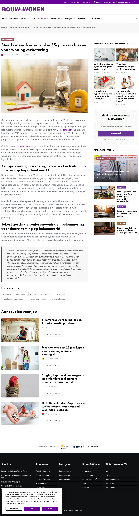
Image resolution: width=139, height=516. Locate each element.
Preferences (14, 508)
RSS (84, 483)
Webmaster (110, 483)
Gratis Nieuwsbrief (89, 479)
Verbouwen (43, 19)
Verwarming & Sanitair (106, 158)
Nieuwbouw (83, 19)
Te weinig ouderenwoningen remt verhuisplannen (126, 66)
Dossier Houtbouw (43, 471)
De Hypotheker (64, 129)
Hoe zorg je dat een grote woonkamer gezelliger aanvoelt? (127, 230)
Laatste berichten (39, 27)
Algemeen (121, 187)
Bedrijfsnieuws (65, 471)
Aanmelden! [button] (116, 133)
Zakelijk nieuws (65, 475)
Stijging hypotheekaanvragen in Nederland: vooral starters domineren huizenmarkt (63, 379)
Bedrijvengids (64, 479)
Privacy (108, 475)
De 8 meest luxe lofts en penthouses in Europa (16, 476)
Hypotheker (61, 294)
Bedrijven (96, 19)
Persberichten (87, 475)
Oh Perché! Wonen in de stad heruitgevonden (12, 487)
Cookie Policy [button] (28, 501)
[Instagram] (134, 2)
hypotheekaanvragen (27, 146)
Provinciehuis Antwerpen (10, 482)
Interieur (25, 19)
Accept (50, 508)
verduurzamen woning (38, 299)
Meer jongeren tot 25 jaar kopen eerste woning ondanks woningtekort (63, 351)
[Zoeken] (136, 18)
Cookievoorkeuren (112, 479)
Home (4, 19)
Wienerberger (41, 483)
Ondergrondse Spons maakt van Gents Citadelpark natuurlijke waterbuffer (127, 197)
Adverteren (75, 2)
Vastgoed (69, 19)
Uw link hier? (41, 487)
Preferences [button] (22, 503)
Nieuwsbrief (85, 2)
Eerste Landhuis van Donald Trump (14, 471)
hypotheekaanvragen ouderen (14, 299)
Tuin (33, 19)
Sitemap (85, 487)
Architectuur (56, 19)
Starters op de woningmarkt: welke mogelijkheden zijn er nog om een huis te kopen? (126, 96)
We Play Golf (110, 487)
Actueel (13, 19)
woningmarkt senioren (59, 299)
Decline (32, 508)
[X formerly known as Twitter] (132, 2)
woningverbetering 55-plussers (41, 294)
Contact (67, 2)
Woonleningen (25, 27)
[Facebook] (129, 2)
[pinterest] (137, 2)
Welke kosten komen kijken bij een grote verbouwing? (103, 66)
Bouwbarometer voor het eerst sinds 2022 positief (127, 213)
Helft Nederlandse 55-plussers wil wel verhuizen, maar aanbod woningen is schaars (64, 407)
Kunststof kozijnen (43, 479)
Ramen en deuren (42, 475)
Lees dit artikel (51, 334)
